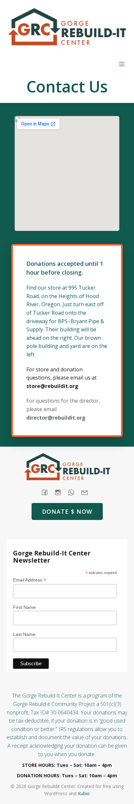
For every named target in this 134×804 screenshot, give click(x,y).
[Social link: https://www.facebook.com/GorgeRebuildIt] (47, 492)
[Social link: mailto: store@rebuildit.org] (87, 492)
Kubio (84, 793)
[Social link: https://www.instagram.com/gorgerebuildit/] (60, 492)
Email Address (29, 580)
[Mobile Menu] (121, 64)
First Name (24, 607)
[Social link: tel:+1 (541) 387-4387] (73, 492)
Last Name (24, 634)
